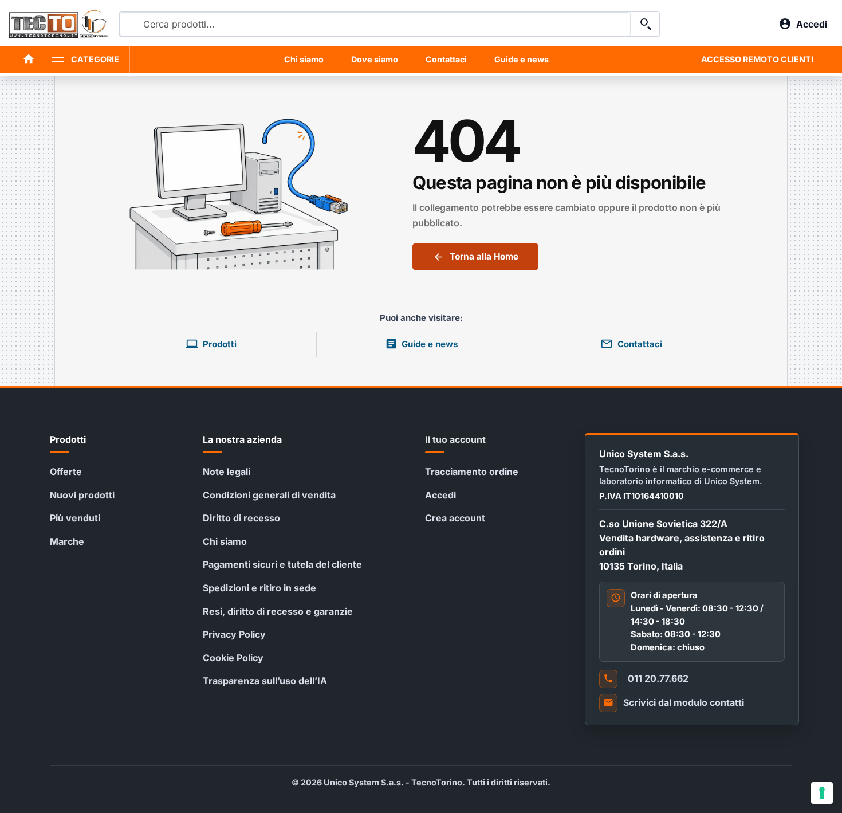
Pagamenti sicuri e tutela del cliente (282, 564)
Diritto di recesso (241, 518)
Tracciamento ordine (471, 471)
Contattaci (446, 59)
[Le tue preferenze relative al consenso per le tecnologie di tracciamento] (822, 793)
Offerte (66, 471)
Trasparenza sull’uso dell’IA (265, 680)
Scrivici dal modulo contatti (683, 702)
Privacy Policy (234, 634)
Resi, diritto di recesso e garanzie (278, 611)
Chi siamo (304, 59)
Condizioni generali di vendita (269, 495)
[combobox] (375, 24)
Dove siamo (374, 59)
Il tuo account (455, 439)
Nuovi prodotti (82, 495)
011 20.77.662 (658, 678)
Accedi (440, 495)
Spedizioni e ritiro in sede (259, 588)
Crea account (455, 518)
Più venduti (75, 518)
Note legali (226, 471)
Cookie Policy (233, 657)
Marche (67, 541)
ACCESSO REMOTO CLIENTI (757, 59)
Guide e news (521, 59)
